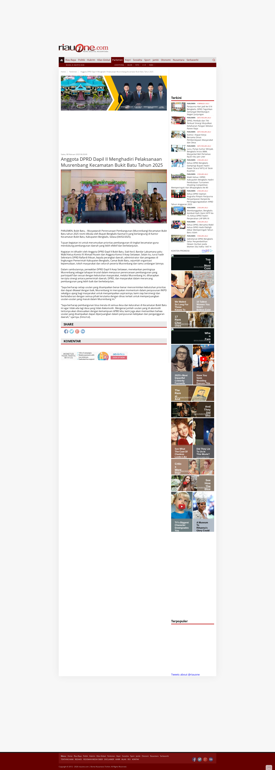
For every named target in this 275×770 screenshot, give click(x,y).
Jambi (156, 59)
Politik (81, 59)
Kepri (128, 59)
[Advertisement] (137, 20)
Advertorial (119, 65)
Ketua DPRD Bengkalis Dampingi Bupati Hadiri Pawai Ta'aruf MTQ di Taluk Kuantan (200, 167)
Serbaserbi (192, 59)
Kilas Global (103, 59)
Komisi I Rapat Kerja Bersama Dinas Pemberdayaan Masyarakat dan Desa (200, 138)
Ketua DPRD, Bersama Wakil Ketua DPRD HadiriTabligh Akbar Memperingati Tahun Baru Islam (200, 228)
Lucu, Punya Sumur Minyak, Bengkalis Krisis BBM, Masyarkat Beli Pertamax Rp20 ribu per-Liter (200, 153)
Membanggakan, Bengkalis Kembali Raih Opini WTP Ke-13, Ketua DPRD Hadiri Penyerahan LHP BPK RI (200, 214)
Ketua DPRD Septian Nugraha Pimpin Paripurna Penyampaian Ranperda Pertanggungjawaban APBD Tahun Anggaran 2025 (192, 199)
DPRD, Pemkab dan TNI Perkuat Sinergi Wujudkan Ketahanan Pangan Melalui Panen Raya (200, 124)
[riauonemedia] (194, 759)
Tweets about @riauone (185, 674)
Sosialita (137, 59)
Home (63, 71)
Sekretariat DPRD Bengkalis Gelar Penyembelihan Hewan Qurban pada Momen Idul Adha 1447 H (200, 243)
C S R (144, 65)
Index (151, 65)
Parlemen (117, 59)
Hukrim (91, 59)
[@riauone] (199, 759)
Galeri (129, 65)
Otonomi (166, 59)
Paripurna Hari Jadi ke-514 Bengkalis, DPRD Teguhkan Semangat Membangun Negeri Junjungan (199, 110)
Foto (137, 65)
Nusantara (178, 59)
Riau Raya (70, 59)
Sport (147, 59)
